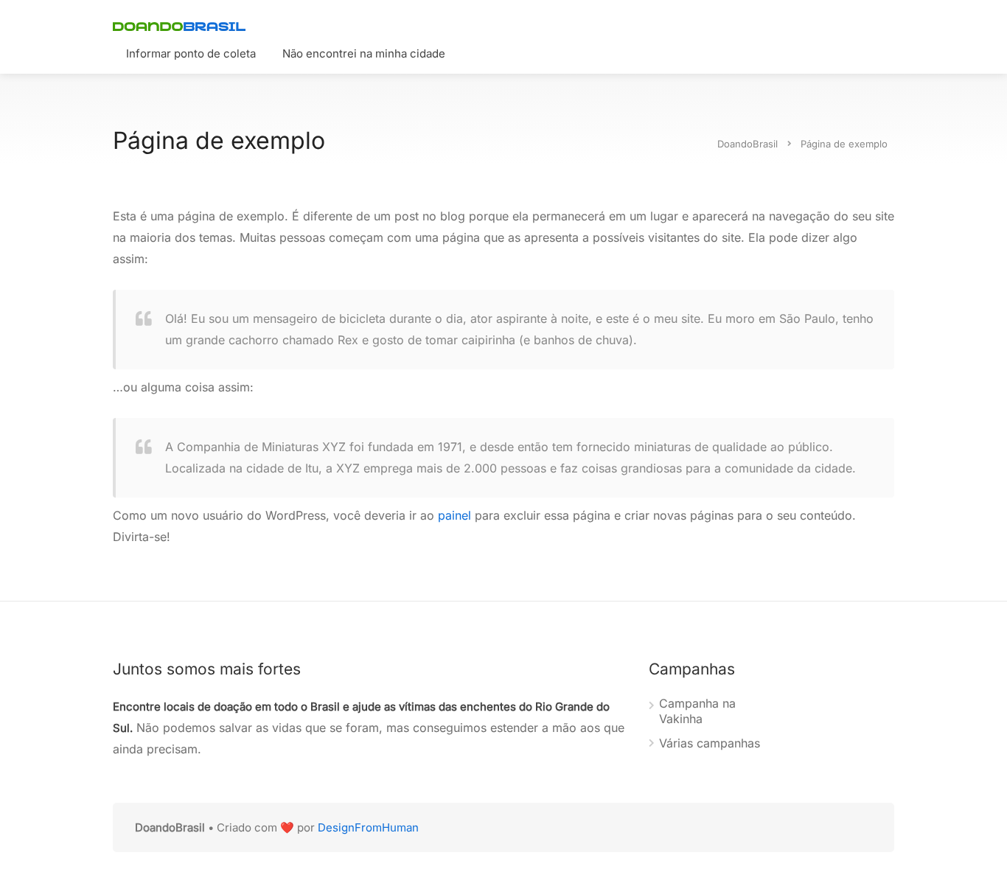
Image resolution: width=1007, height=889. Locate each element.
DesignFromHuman (368, 827)
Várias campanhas (709, 743)
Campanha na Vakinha (697, 711)
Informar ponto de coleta (191, 53)
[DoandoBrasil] (179, 25)
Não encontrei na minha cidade (363, 53)
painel (454, 515)
